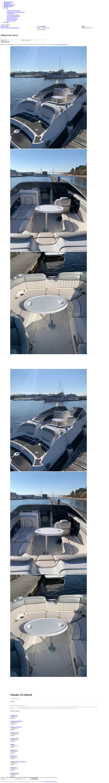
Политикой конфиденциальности (61, 44)
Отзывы (6, 7)
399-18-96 (41, 26)
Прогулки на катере (12, 19)
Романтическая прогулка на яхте (16, 12)
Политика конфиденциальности (49, 777)
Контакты (6, 22)
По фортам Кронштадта (13, 16)
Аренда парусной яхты (13, 15)
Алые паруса (10, 13)
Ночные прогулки (12, 17)
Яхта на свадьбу (11, 20)
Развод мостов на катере (13, 10)
